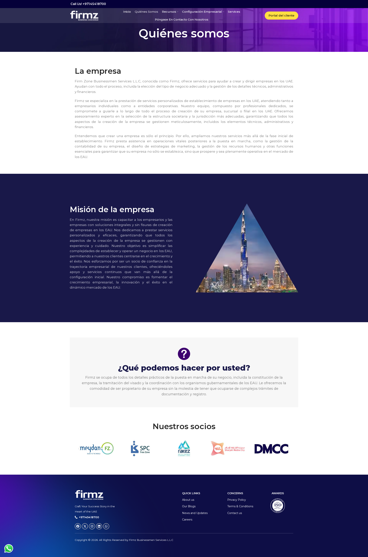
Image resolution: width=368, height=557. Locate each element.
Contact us (234, 513)
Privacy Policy (236, 500)
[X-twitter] (85, 526)
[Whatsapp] (106, 526)
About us (188, 500)
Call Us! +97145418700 (88, 4)
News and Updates (195, 513)
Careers (187, 519)
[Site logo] (84, 15)
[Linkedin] (99, 526)
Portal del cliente (281, 15)
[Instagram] (92, 526)
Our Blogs (189, 506)
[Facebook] (78, 526)
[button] (79, 448)
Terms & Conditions (240, 506)
